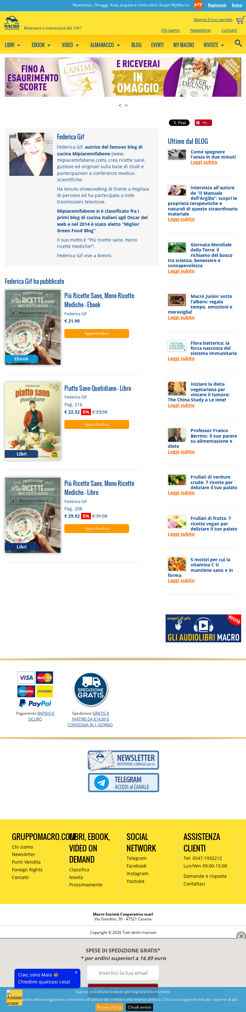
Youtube (135, 881)
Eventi (157, 44)
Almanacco (102, 44)
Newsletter (200, 30)
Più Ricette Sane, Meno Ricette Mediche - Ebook (99, 300)
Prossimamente (85, 885)
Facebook (136, 866)
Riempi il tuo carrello (213, 19)
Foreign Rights (27, 870)
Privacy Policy (109, 1007)
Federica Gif (75, 314)
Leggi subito (204, 162)
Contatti (229, 30)
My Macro (183, 44)
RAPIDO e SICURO (41, 716)
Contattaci (194, 884)
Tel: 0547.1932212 (203, 858)
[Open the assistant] (14, 998)
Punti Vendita (26, 862)
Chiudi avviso (139, 1007)
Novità (76, 877)
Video (68, 44)
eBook (38, 44)
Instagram (137, 873)
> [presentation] (126, 105)
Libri (10, 44)
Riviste (211, 44)
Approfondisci (97, 333)
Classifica (79, 870)
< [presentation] (120, 105)
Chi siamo (170, 30)
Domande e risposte (205, 876)
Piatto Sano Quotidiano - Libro (97, 388)
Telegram (137, 858)
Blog (136, 44)
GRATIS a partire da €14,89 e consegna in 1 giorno (90, 719)
